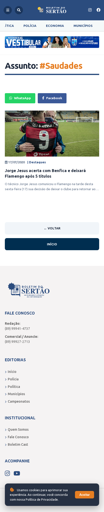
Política (14, 387)
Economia (55, 25)
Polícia (29, 25)
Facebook (54, 98)
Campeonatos (19, 401)
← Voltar (52, 228)
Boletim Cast (18, 444)
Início (52, 244)
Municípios (83, 25)
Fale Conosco (18, 437)
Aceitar (84, 495)
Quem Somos (18, 429)
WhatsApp (22, 98)
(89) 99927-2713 (17, 342)
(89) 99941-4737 (17, 329)
